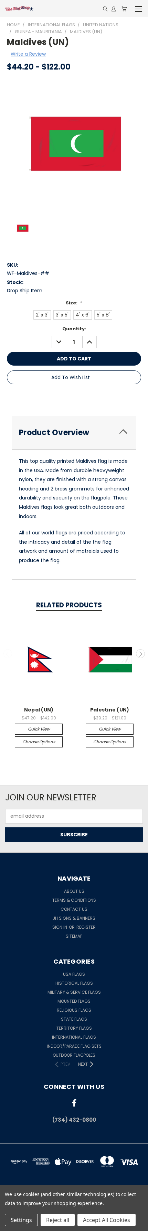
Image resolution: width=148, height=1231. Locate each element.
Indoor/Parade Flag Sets (74, 1046)
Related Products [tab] (69, 605)
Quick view (39, 729)
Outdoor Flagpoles (74, 1055)
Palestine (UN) (109, 709)
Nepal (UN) (39, 709)
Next (140, 653)
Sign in (60, 927)
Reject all (57, 1220)
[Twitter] (69, 397)
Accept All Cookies (106, 1220)
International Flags (74, 1037)
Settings (21, 1220)
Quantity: (74, 328)
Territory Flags (74, 1028)
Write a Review (28, 53)
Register (86, 927)
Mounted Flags (74, 1001)
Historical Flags (74, 983)
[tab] (74, 432)
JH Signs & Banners (74, 918)
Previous (7, 653)
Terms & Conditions (74, 900)
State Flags (74, 1019)
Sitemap (74, 936)
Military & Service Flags (74, 992)
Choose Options (38, 742)
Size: (74, 303)
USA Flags (74, 974)
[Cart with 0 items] (124, 8)
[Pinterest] (80, 397)
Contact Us (74, 909)
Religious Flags (74, 1010)
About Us (74, 891)
